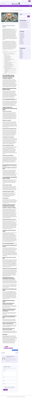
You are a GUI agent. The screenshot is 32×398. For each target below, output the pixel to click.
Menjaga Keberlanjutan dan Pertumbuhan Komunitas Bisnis (9, 66)
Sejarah (21, 55)
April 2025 (22, 41)
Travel (21, 57)
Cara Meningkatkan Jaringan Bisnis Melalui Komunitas (9, 59)
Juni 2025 (22, 39)
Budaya (21, 49)
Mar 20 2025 (11, 23)
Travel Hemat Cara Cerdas (24, 23)
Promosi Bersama (6, 61)
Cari (21, 14)
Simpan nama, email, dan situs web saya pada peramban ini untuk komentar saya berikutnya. (9, 387)
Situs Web (4, 383)
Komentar (4, 370)
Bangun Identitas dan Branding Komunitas (8, 56)
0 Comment (14, 23)
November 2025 (22, 35)
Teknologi (22, 56)
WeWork (11, 291)
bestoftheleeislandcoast (6, 23)
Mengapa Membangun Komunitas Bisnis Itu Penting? (9, 53)
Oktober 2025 (22, 36)
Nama (4, 377)
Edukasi (21, 50)
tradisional (13, 263)
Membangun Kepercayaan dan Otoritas (8, 63)
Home (10, 10)
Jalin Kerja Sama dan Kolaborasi (7, 58)
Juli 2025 (22, 38)
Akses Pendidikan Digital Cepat (24, 24)
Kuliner (21, 54)
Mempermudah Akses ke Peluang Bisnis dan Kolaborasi (9, 64)
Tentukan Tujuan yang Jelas (7, 55)
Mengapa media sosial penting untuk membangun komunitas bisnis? (10, 68)
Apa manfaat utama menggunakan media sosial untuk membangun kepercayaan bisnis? (10, 70)
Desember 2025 (22, 34)
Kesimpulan (5, 73)
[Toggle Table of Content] (15, 51)
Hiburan (21, 52)
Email (4, 380)
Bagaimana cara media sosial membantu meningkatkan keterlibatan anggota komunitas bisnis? (10, 69)
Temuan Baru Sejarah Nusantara (24, 27)
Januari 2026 (22, 33)
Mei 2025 (22, 40)
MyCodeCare (23, 396)
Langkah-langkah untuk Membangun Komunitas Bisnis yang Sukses (9, 54)
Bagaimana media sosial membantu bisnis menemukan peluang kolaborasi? (10, 71)
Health (21, 51)
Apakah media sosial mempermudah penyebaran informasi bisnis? (10, 72)
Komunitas (13, 10)
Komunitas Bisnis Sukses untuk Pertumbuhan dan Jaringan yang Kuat (9, 52)
